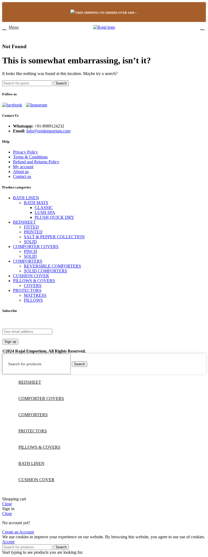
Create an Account (18, 532)
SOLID (30, 241)
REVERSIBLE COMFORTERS (52, 266)
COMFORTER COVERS (35, 246)
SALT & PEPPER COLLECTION (54, 236)
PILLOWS (33, 300)
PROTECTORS (27, 290)
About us (21, 171)
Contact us (22, 176)
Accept (8, 541)
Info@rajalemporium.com (48, 131)
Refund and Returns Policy (36, 161)
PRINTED (33, 232)
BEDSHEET (24, 222)
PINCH (30, 251)
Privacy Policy (25, 152)
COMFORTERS (27, 261)
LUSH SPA (45, 212)
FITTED (31, 227)
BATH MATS (36, 202)
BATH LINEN (26, 198)
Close (7, 503)
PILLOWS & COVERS (34, 280)
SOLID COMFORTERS (45, 271)
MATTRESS (35, 295)
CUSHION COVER (31, 275)
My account (23, 166)
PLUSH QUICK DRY (54, 217)
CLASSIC (44, 207)
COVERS (32, 285)
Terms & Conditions (30, 157)
